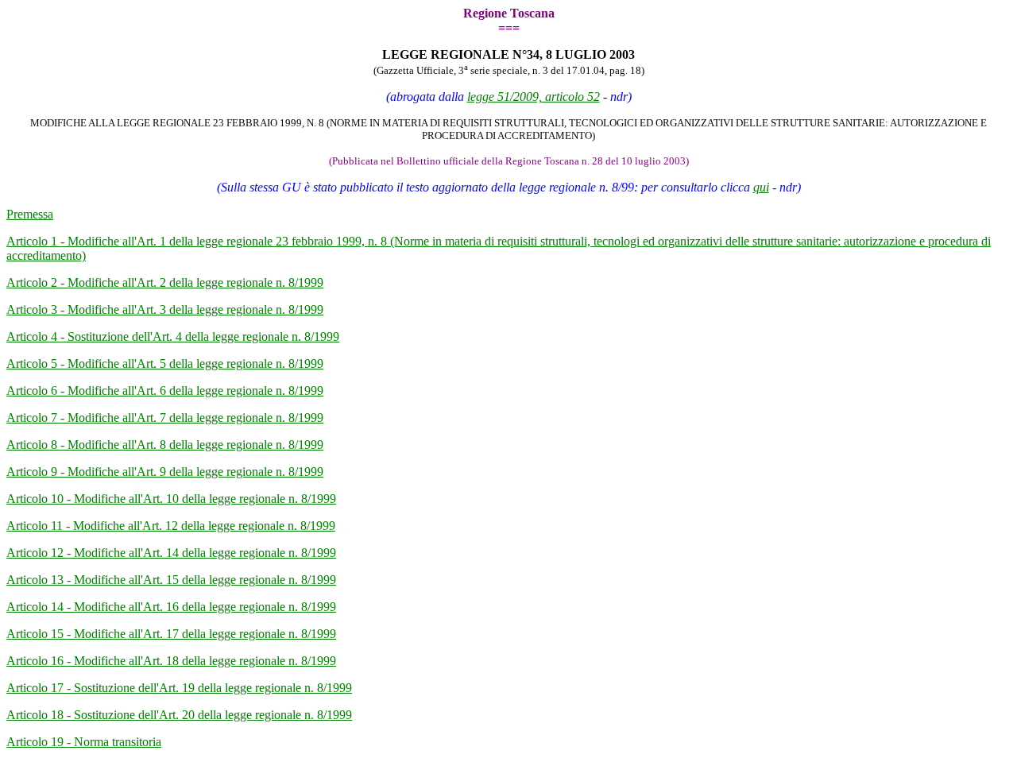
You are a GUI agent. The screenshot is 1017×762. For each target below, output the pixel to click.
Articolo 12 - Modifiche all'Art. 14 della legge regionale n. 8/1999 (171, 552)
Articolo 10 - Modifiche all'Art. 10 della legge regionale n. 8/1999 (171, 498)
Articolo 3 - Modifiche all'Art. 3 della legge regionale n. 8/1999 (164, 309)
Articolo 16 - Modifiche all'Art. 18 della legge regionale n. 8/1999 (171, 660)
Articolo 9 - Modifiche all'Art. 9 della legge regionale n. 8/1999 (164, 471)
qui (761, 187)
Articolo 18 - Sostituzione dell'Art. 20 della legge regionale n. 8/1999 (179, 714)
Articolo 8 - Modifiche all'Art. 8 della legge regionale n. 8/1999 (164, 444)
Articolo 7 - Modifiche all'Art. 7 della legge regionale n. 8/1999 (164, 417)
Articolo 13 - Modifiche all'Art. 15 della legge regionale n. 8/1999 (171, 579)
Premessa (29, 214)
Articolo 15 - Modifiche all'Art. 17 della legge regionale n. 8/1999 (171, 633)
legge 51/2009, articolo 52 (533, 96)
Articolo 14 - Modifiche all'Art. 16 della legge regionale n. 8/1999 (171, 606)
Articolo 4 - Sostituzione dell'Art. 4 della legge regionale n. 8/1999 (172, 336)
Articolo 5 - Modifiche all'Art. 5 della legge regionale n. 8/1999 (164, 363)
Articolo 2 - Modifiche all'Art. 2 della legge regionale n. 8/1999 (164, 282)
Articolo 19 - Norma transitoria (83, 741)
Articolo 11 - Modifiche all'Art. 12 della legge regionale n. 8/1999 (170, 525)
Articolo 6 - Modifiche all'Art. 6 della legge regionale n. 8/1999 (164, 390)
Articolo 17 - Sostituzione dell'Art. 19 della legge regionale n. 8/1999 (179, 687)
